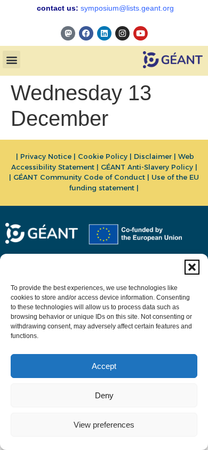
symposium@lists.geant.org (127, 8)
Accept (104, 366)
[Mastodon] (68, 33)
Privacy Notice (45, 156)
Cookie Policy (102, 156)
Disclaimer (153, 156)
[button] (192, 267)
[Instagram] (122, 33)
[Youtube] (140, 33)
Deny (104, 395)
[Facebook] (86, 33)
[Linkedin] (104, 33)
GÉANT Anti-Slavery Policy (147, 167)
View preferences (104, 424)
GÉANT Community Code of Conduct (79, 177)
